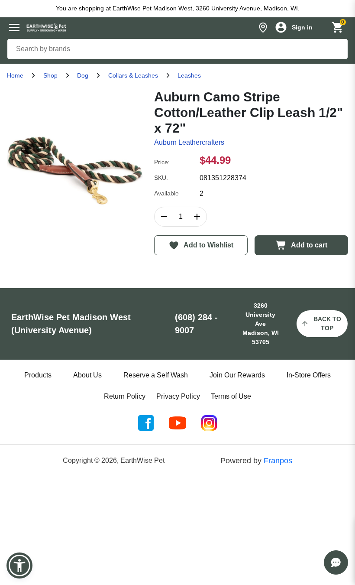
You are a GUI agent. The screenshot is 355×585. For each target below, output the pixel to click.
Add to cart (309, 245)
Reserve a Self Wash (155, 375)
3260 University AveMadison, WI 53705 (260, 323)
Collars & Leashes (133, 75)
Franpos (278, 460)
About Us (87, 375)
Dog (82, 75)
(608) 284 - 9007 (196, 323)
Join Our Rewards (237, 375)
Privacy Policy (178, 396)
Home (15, 75)
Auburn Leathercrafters (189, 142)
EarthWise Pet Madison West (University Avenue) (71, 323)
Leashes (189, 75)
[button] (19, 565)
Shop (50, 75)
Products (38, 375)
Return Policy (124, 396)
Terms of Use (231, 396)
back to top (327, 323)
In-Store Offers (309, 375)
